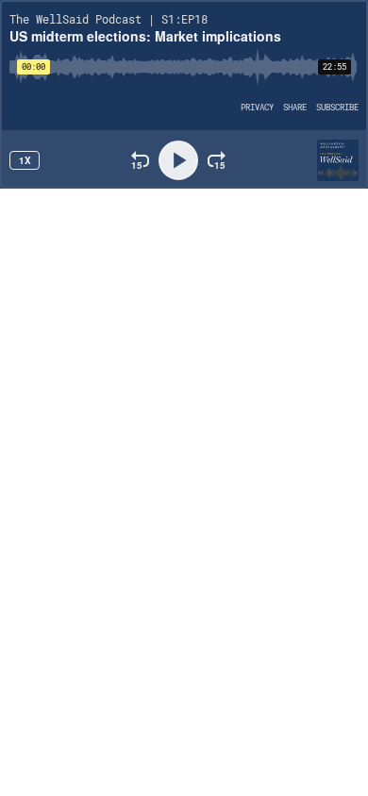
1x (25, 160)
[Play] (178, 160)
